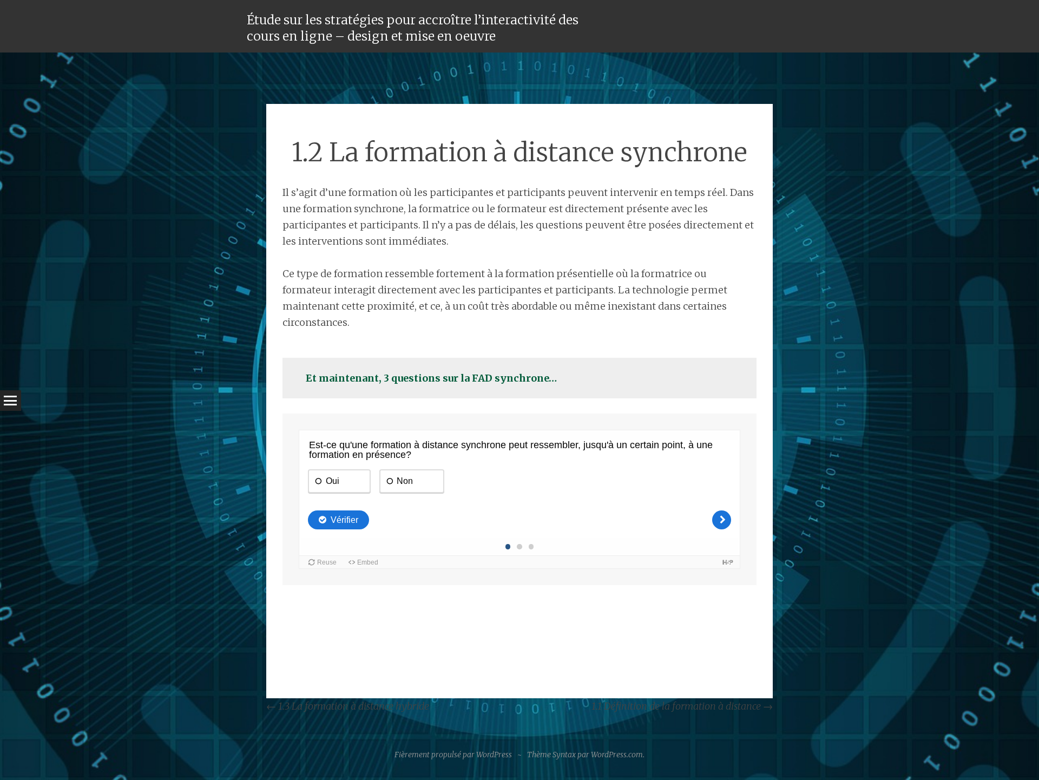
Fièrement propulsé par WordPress (453, 754)
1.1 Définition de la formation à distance (682, 706)
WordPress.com (617, 754)
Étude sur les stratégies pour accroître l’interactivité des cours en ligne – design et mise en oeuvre (412, 28)
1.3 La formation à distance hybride (347, 706)
